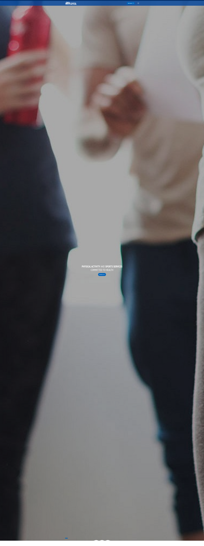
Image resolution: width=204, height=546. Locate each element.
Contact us (101, 274)
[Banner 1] (66, 538)
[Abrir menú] (138, 3)
